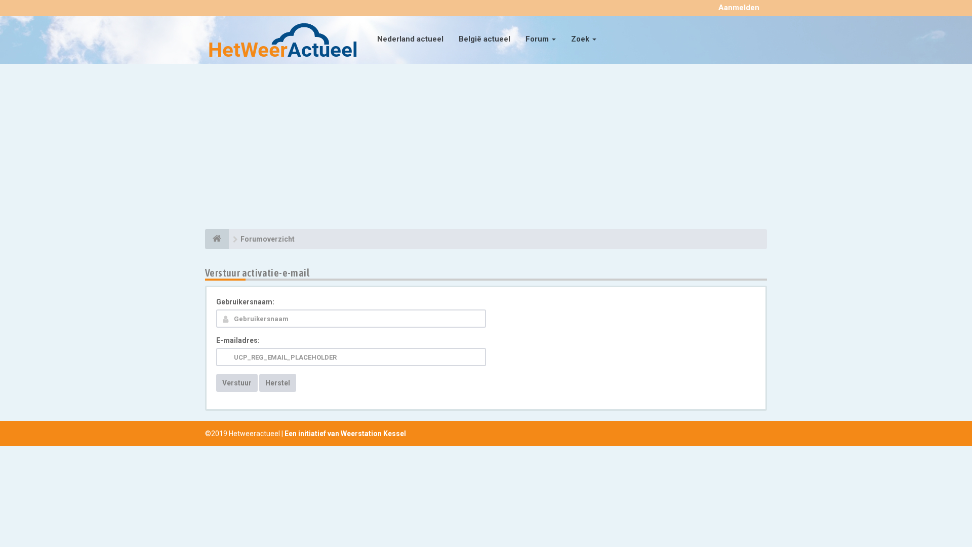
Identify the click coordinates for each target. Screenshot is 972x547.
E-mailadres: (238, 340)
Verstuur (237, 383)
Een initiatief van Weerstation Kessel (345, 433)
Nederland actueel (410, 39)
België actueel (484, 39)
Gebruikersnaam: (245, 302)
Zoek (581, 39)
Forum (538, 39)
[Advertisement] (486, 148)
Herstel (277, 383)
